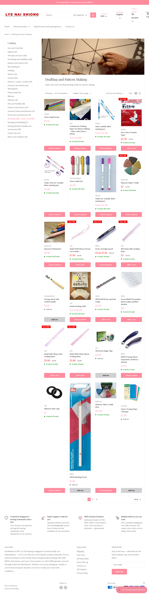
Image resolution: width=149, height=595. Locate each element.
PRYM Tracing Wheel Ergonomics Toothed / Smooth (130, 359)
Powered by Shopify (12, 589)
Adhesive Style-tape (52, 409)
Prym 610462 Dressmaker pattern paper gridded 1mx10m (131, 301)
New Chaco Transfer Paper (129, 133)
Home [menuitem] (7, 26)
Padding (11, 70)
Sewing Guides (83, 558)
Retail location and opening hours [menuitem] (47, 26)
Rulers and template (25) (17, 137)
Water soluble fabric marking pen (103, 127)
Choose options (55, 148)
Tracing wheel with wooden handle (51, 300)
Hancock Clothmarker (52, 249)
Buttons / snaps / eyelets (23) (20, 82)
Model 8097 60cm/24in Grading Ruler (53, 355)
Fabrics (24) (12, 74)
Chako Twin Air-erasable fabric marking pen (53, 184)
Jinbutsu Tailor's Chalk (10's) (104, 405)
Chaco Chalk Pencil (51, 117)
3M (96, 348)
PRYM (97, 246)
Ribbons (11, 96)
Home (7, 34)
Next (136, 499)
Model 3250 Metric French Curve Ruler (80, 250)
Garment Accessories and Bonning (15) (18, 87)
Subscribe (119, 572)
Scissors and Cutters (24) (18, 107)
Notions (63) (13, 78)
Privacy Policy (82, 573)
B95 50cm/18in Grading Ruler (130, 250)
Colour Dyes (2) (14, 133)
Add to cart (131, 148)
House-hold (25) (14, 92)
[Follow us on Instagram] (65, 587)
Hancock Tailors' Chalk (130, 183)
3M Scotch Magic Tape (104, 351)
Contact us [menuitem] (69, 26)
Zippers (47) (12, 52)
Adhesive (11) (13, 100)
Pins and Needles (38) (16, 104)
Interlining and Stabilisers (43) (20, 59)
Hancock (124, 180)
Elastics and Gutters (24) (18, 63)
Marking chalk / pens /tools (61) (21, 119)
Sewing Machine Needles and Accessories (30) (19, 127)
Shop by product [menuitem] (20, 26)
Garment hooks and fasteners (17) (21, 111)
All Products (82, 569)
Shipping (80, 551)
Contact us (81, 566)
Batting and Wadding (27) (18, 122)
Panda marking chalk (78, 306)
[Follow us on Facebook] (61, 587)
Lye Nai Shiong (75, 178)
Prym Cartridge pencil (104, 249)
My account (134, 16)
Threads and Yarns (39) (17, 55)
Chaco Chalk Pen (76, 181)
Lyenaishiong (49, 296)
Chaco (46, 114)
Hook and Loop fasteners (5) (19, 115)
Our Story (81, 555)
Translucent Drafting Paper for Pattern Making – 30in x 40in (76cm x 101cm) (80, 130)
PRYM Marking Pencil (78, 477)
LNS (71, 123)
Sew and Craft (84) (15, 48)
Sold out (54, 319)
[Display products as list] (140, 93)
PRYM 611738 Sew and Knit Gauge (105, 300)
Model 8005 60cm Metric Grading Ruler (79, 355)
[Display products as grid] (136, 93)
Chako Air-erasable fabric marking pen (105, 200)
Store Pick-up (82, 562)
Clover (124, 406)
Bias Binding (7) (14, 67)
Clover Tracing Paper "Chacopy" (129, 410)
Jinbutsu (98, 401)
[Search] (93, 15)
